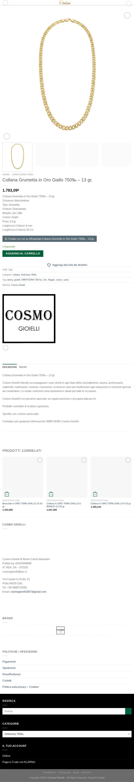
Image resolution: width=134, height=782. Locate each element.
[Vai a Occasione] (33, 640)
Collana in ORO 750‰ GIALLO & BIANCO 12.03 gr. (64, 505)
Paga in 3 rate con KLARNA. (19, 762)
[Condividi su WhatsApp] (5, 347)
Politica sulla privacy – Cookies (20, 687)
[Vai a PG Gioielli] (51, 641)
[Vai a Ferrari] (78, 630)
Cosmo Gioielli (18, 285)
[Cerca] (5, 2)
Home (5, 174)
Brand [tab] (23, 367)
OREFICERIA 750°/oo (31, 280)
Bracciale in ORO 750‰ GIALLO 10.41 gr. (22, 505)
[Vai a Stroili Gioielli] (69, 641)
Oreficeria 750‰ (23, 174)
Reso (76, 773)
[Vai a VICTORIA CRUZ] (105, 641)
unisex (59, 280)
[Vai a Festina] (87, 630)
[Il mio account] (122, 3)
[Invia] (128, 711)
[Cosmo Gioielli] (64, 2)
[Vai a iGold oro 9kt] (105, 630)
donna (10, 280)
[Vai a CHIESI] (51, 630)
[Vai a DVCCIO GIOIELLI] (69, 630)
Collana (16, 274)
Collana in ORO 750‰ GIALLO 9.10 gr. (111, 503)
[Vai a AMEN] (15, 630)
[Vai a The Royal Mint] (78, 641)
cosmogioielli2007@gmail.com (28, 591)
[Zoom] (7, 136)
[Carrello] (128, 3)
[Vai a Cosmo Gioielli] (60, 630)
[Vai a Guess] (96, 630)
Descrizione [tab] (9, 367)
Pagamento (9, 661)
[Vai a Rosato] (60, 641)
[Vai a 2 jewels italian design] (6, 630)
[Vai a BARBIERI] (24, 630)
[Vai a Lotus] (15, 641)
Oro (45, 280)
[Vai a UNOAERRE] (96, 641)
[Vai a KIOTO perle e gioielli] (114, 630)
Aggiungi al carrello (23, 253)
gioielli (17, 280)
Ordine (6, 755)
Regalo (51, 280)
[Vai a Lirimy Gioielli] (6, 641)
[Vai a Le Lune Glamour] (123, 630)
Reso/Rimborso (11, 674)
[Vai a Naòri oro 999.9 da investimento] (24, 641)
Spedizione (9, 668)
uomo (66, 280)
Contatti (6, 680)
